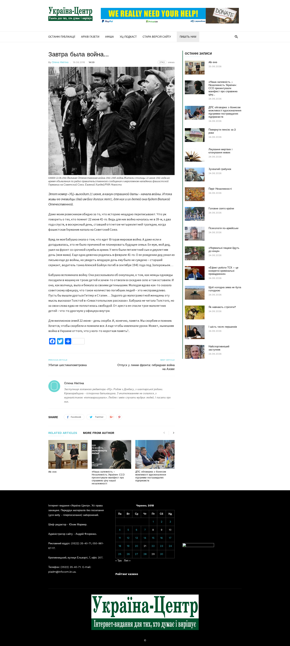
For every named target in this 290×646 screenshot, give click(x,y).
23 (161, 545)
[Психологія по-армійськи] (195, 234)
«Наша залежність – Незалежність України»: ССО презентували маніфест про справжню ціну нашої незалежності (108, 477)
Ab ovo (52, 471)
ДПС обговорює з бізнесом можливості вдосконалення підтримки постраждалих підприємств (150, 476)
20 (136, 545)
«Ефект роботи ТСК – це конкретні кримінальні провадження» (223, 270)
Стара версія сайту (157, 36)
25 (119, 554)
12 (128, 537)
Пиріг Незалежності (220, 188)
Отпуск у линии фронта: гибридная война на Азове (146, 367)
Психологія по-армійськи (223, 228)
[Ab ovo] (68, 454)
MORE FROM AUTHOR (98, 433)
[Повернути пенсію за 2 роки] (195, 135)
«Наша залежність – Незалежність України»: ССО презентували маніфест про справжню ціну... (223, 88)
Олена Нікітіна (60, 62)
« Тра (118, 560)
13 (136, 537)
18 (120, 545)
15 (153, 537)
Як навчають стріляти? (222, 307)
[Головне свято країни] (195, 214)
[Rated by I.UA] (198, 546)
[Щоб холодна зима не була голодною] (195, 293)
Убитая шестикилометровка (67, 365)
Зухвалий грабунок (220, 169)
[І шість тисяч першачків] (195, 332)
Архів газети (90, 36)
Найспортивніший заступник (219, 348)
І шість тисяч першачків (223, 326)
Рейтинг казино (126, 574)
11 (120, 537)
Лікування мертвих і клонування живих (220, 151)
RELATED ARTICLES (62, 433)
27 (136, 554)
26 (128, 554)
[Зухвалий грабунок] (195, 174)
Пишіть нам (188, 36)
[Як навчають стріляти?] (195, 312)
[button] (236, 36)
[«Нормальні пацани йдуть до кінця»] (195, 253)
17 (170, 537)
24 (170, 545)
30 (161, 554)
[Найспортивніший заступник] (195, 352)
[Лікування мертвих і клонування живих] (195, 155)
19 (128, 545)
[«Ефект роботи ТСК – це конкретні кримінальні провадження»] (195, 273)
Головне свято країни (221, 208)
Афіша (109, 36)
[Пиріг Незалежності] (195, 194)
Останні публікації (61, 36)
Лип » (127, 560)
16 (161, 537)
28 (145, 554)
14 (145, 537)
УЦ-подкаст (128, 36)
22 (153, 545)
